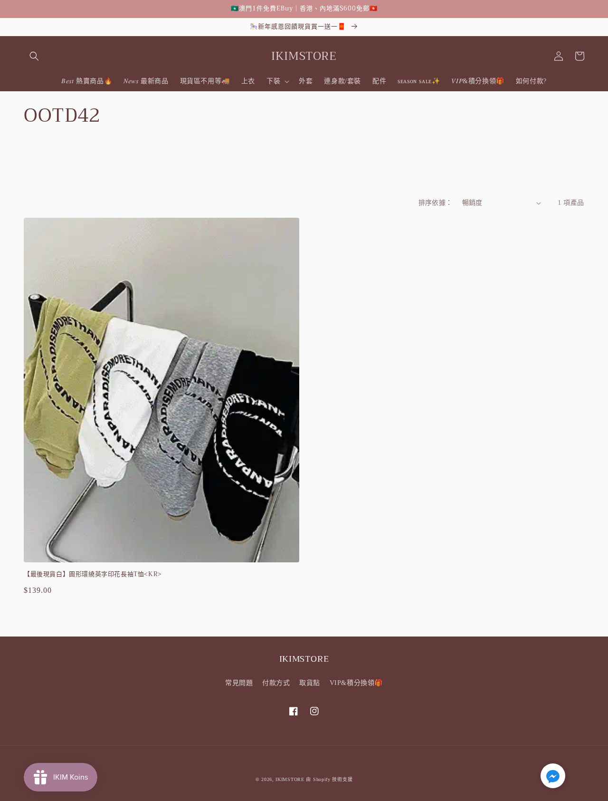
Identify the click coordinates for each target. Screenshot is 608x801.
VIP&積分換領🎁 (356, 682)
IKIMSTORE (290, 779)
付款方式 (276, 682)
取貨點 (309, 682)
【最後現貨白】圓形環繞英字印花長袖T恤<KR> (93, 574)
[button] (34, 56)
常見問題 (239, 682)
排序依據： (435, 202)
